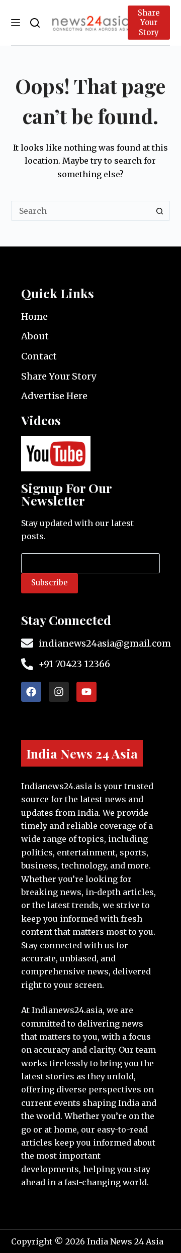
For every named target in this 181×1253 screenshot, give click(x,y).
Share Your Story (149, 22)
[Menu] (15, 22)
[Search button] (160, 211)
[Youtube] (86, 692)
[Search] (35, 23)
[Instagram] (59, 692)
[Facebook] (31, 692)
